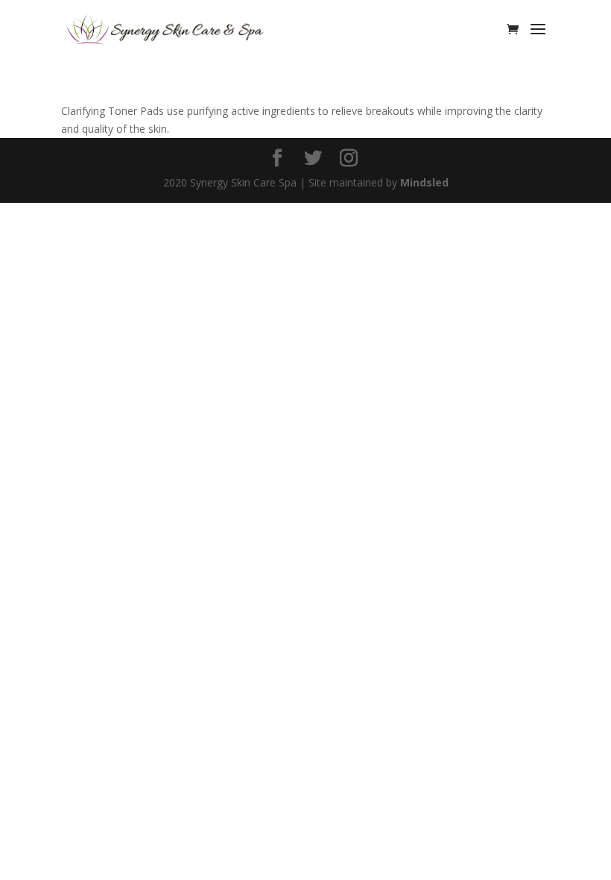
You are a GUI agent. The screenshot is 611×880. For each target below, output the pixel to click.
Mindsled (424, 182)
